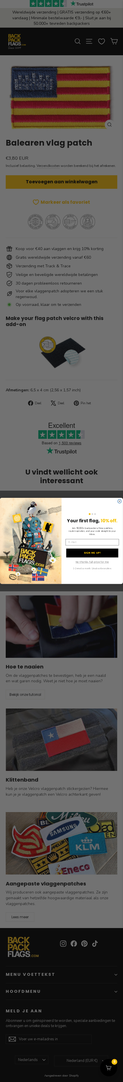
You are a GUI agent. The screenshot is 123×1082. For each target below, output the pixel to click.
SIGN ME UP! (92, 553)
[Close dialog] (119, 501)
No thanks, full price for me (92, 562)
